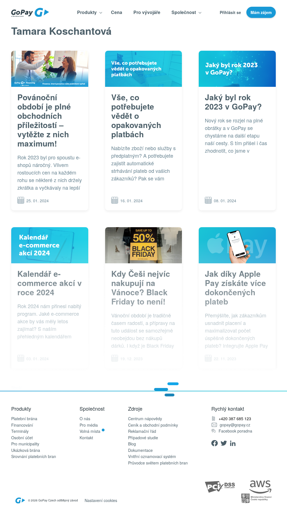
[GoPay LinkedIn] (234, 442)
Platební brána (24, 418)
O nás (85, 418)
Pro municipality (25, 444)
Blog (132, 444)
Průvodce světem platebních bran (158, 463)
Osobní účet (22, 437)
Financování (22, 425)
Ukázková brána (25, 450)
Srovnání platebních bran (33, 456)
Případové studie (143, 437)
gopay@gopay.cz (235, 424)
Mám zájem (261, 12)
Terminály (20, 431)
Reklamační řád (142, 431)
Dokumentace (140, 450)
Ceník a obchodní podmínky (153, 425)
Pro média (89, 425)
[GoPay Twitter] (225, 442)
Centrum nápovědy (145, 418)
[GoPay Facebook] (216, 442)
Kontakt (86, 437)
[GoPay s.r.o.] (30, 12)
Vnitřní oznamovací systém (152, 456)
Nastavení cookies (101, 500)
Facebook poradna (235, 431)
